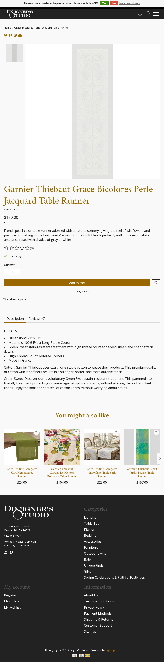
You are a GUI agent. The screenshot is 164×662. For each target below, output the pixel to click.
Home (7, 27)
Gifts (87, 571)
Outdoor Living (95, 553)
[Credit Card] (81, 656)
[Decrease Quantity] (7, 271)
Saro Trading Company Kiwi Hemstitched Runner (22, 473)
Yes (104, 3)
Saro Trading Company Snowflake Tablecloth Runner (102, 473)
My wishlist (12, 607)
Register (10, 595)
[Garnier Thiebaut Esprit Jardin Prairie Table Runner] (142, 447)
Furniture (91, 547)
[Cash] (74, 656)
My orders (11, 601)
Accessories (92, 541)
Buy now (82, 291)
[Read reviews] (17, 248)
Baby (88, 559)
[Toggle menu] (156, 14)
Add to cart (77, 283)
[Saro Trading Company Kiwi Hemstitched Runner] (22, 447)
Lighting (90, 517)
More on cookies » (129, 3)
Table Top (92, 523)
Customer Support (98, 625)
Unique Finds (93, 565)
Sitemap (90, 631)
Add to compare (16, 299)
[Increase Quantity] (16, 271)
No (114, 3)
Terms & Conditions (99, 601)
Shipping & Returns (98, 619)
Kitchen (89, 529)
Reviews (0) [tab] (37, 318)
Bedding (90, 535)
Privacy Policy (94, 607)
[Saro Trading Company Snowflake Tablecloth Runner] (102, 447)
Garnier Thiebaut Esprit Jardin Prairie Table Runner (142, 473)
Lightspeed (113, 650)
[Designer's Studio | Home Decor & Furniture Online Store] (18, 14)
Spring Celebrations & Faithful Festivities (114, 577)
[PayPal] (87, 656)
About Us (91, 595)
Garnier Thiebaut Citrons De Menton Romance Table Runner (62, 473)
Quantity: (9, 265)
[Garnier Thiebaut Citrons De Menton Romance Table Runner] (62, 447)
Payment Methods (97, 613)
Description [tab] (15, 318)
